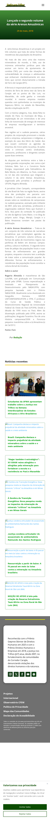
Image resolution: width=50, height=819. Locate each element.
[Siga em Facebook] (22, 674)
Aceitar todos (25, 807)
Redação (17, 337)
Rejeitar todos (25, 814)
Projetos (8, 693)
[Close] (47, 783)
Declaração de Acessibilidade (19, 715)
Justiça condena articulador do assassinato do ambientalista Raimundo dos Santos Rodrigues (24, 537)
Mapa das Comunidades (16, 711)
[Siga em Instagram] (10, 674)
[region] (25, 800)
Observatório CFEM (13, 702)
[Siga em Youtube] (28, 674)
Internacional (10, 698)
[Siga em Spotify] (33, 674)
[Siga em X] (16, 674)
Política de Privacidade (15, 706)
